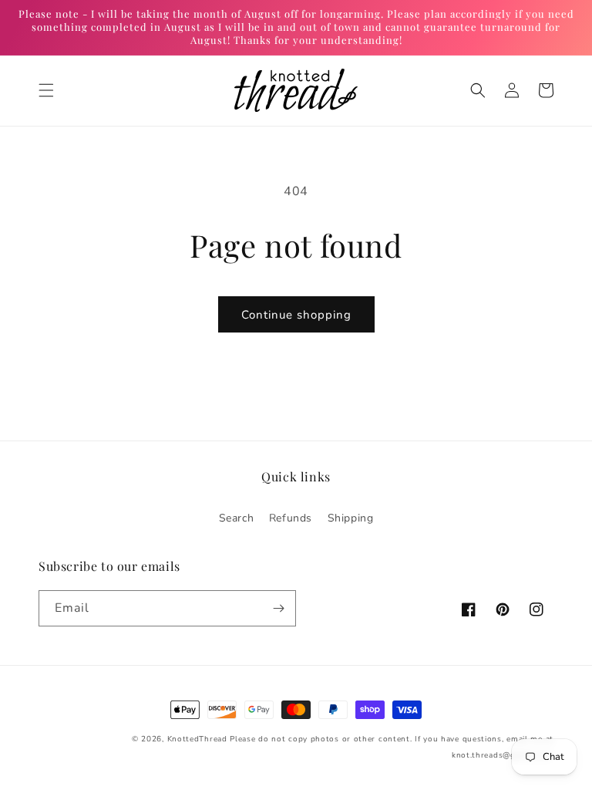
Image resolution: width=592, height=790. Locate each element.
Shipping (351, 518)
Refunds (290, 518)
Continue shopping (296, 314)
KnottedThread (197, 739)
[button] (46, 90)
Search (236, 518)
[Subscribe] (278, 608)
